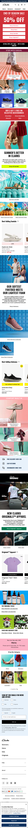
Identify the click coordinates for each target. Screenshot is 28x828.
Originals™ (18, 9)
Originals (16, 704)
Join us (14, 722)
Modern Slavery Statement (18, 798)
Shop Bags (8, 116)
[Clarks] (6, 4)
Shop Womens (14, 25)
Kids (5, 704)
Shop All (8, 118)
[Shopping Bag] (22, 5)
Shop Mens (14, 29)
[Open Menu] (25, 5)
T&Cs (19, 40)
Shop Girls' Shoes (18, 633)
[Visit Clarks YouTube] (15, 783)
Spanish (6, 713)
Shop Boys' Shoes (7, 633)
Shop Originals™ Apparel (14, 528)
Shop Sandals (14, 33)
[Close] (26, 804)
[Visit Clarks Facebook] (3, 783)
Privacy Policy (8, 727)
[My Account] (18, 5)
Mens (15, 700)
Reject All (14, 820)
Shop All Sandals (14, 166)
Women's (10, 9)
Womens (6, 700)
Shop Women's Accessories (10, 608)
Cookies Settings (14, 816)
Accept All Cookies (14, 825)
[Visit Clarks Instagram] (7, 783)
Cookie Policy (6, 798)
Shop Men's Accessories (9, 611)
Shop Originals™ (14, 37)
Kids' (24, 9)
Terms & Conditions (10, 795)
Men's (4, 9)
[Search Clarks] (15, 5)
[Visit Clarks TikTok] (11, 783)
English (13, 713)
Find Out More (14, 647)
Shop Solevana (14, 306)
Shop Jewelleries (20, 116)
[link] (12, 239)
